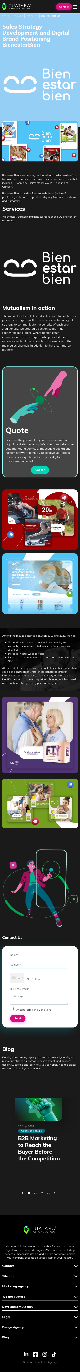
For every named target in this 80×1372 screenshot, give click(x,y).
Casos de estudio (31, 1130)
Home (5, 15)
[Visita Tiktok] (54, 1354)
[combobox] (17, 978)
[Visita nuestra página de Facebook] (35, 1354)
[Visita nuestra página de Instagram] (44, 1354)
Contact (64, 6)
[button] (23, 1193)
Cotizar (40, 470)
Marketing (32, 15)
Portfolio (18, 15)
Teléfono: (15, 970)
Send (18, 1018)
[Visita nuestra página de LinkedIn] (26, 1354)
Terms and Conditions (38, 1009)
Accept (33, 1009)
